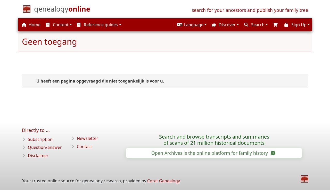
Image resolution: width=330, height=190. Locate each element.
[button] (191, 25)
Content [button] (60, 25)
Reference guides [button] (100, 25)
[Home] (304, 179)
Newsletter (87, 138)
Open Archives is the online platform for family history (210, 153)
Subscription (40, 139)
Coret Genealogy (163, 181)
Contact (84, 146)
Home (34, 25)
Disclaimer (38, 155)
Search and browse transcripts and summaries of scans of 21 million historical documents (214, 140)
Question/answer (45, 147)
